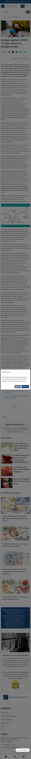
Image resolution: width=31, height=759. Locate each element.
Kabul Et (25, 387)
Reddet (18, 387)
